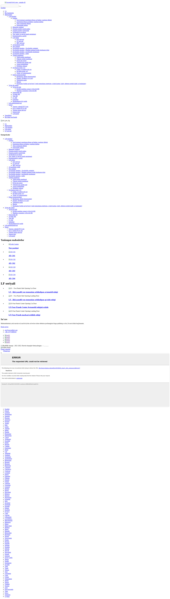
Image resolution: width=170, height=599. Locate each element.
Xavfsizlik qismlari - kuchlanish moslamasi (26, 52)
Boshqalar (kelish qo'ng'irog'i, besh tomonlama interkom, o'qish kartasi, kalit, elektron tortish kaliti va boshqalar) (51, 83)
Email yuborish (5, 349)
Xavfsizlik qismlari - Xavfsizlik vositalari (25, 48)
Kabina (15, 18)
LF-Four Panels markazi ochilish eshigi (24, 315)
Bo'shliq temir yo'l (22, 71)
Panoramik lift (17, 92)
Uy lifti (15, 98)
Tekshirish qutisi (22, 80)
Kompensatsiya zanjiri (19, 36)
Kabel (10, 105)
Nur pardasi (16, 46)
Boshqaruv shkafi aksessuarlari (26, 76)
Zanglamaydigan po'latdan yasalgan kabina (30, 22)
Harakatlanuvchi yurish (20, 101)
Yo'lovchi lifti (17, 87)
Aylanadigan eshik (18, 45)
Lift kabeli (16, 114)
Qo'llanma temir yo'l (19, 68)
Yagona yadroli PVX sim (20, 106)
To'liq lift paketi (13, 85)
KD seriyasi (20, 39)
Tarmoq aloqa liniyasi (19, 110)
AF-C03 (12, 271)
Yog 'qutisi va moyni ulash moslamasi (24, 34)
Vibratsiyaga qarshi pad (24, 62)
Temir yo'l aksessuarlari (24, 73)
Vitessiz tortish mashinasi (24, 59)
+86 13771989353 (10, 332)
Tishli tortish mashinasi (24, 57)
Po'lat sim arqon (21, 60)
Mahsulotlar (8, 15)
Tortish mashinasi (18, 55)
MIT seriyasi (20, 43)
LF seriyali (20, 41)
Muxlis (19, 82)
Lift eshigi (16, 37)
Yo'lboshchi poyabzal (19, 32)
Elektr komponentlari (19, 75)
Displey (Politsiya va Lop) (25, 78)
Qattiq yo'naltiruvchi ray (24, 69)
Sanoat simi (16, 112)
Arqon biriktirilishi (22, 64)
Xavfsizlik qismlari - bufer (21, 53)
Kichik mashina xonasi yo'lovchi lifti (28, 89)
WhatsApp (6, 351)
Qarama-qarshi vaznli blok (21, 30)
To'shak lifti (16, 94)
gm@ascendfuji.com (11, 330)
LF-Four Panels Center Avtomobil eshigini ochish (28, 307)
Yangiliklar (8, 115)
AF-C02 (12, 263)
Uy (6, 11)
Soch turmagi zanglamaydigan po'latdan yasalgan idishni (34, 20)
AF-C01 (12, 256)
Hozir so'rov (4, 327)
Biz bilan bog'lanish (11, 117)
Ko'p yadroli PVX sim (20, 108)
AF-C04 (12, 278)
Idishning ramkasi (18, 27)
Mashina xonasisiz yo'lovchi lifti (26, 91)
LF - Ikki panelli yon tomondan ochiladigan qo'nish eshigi (32, 300)
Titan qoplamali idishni (24, 23)
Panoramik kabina (22, 25)
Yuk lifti (15, 96)
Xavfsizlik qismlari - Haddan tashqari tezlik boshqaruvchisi (31, 50)
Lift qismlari (12, 16)
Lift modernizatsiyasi (15, 103)
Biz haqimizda (9, 13)
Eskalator (15, 99)
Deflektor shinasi (22, 66)
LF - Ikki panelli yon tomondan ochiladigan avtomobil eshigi (33, 292)
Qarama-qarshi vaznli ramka (21, 29)
